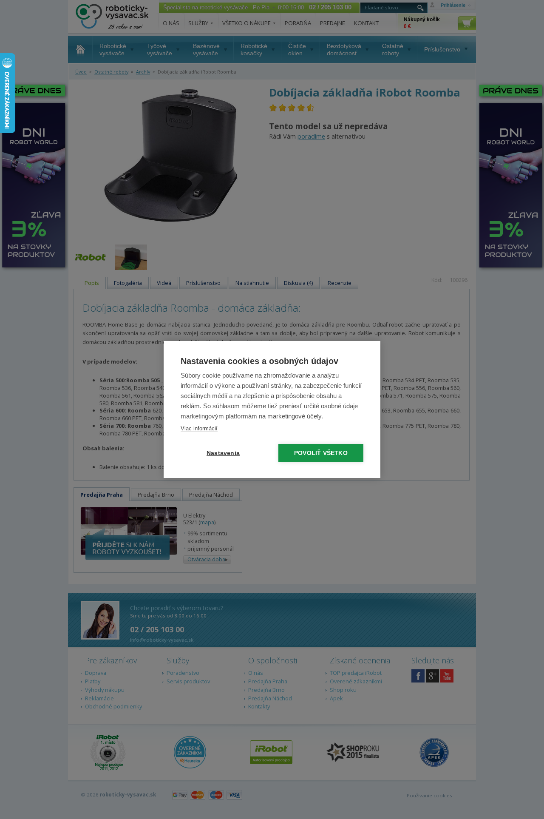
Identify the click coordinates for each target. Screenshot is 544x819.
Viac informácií (199, 428)
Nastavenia (223, 453)
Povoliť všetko (321, 453)
